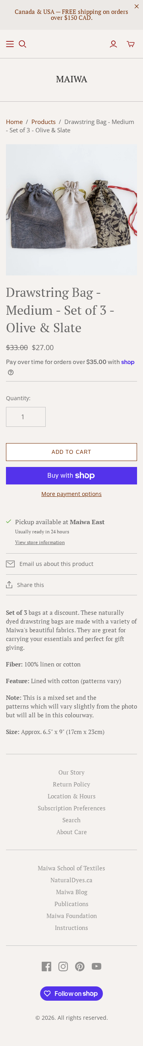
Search (71, 820)
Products (43, 122)
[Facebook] (46, 966)
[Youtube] (96, 966)
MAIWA (71, 79)
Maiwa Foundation (71, 916)
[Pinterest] (80, 966)
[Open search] (23, 44)
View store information (40, 542)
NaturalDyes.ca (71, 880)
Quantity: (18, 398)
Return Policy (71, 784)
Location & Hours (72, 796)
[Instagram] (63, 966)
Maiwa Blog (71, 892)
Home (14, 122)
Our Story (71, 772)
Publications (71, 904)
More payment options (71, 494)
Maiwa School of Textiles (71, 868)
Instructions (71, 928)
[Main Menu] (10, 44)
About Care (71, 832)
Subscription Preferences (72, 808)
